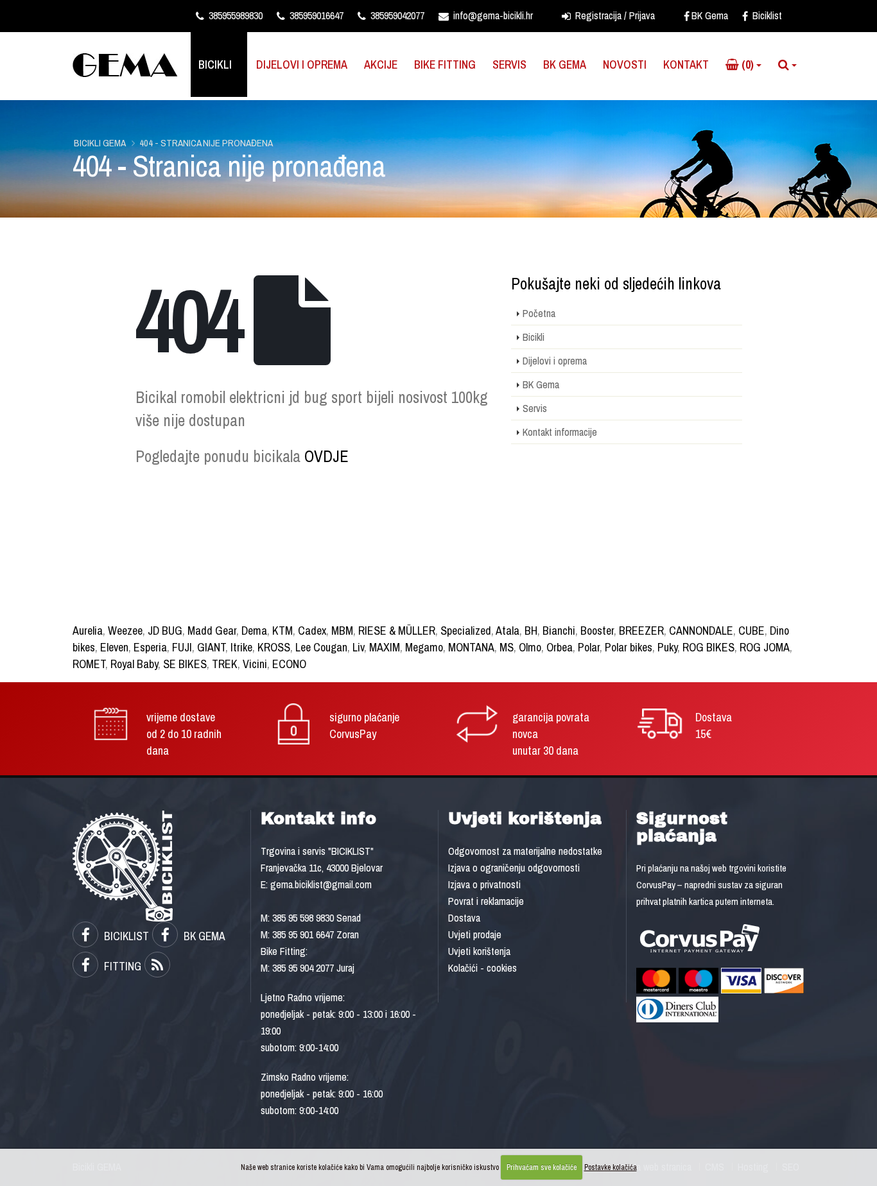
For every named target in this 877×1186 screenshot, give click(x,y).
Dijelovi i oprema (301, 64)
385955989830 (234, 15)
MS (506, 647)
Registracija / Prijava (614, 15)
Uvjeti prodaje (474, 934)
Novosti (625, 64)
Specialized (465, 631)
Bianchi (559, 631)
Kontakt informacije (560, 432)
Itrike (241, 647)
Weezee (125, 631)
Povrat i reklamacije (486, 901)
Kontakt (686, 64)
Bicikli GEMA (100, 143)
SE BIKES (185, 664)
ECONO (289, 664)
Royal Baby (134, 664)
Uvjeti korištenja (479, 951)
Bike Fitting (445, 64)
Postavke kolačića (610, 1167)
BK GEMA (203, 936)
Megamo (424, 647)
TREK (225, 664)
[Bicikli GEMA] (130, 64)
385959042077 (396, 15)
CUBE (751, 631)
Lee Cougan (321, 647)
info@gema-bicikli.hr (492, 15)
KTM (282, 631)
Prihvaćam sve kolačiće (542, 1167)
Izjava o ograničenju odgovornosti (514, 868)
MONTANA (471, 647)
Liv (358, 647)
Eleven (114, 647)
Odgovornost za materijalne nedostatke (525, 851)
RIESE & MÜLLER (396, 631)
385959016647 (315, 15)
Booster (597, 631)
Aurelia (88, 631)
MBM (342, 631)
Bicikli (215, 64)
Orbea (559, 647)
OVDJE (326, 456)
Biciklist (766, 15)
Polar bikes (628, 647)
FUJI (182, 647)
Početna (539, 313)
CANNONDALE (701, 631)
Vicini (255, 664)
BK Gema (709, 15)
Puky (667, 647)
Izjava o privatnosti (484, 884)
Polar (589, 647)
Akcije (380, 64)
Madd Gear (211, 631)
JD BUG (165, 631)
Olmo (530, 647)
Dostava (464, 918)
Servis (509, 64)
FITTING (121, 966)
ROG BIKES (708, 647)
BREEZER (641, 631)
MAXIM (384, 647)
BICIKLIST (125, 936)
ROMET (89, 664)
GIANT (211, 647)
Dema (254, 631)
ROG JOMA (765, 647)
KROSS (273, 647)
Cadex (312, 631)
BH (531, 631)
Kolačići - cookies (482, 968)
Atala (507, 631)
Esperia (150, 647)
